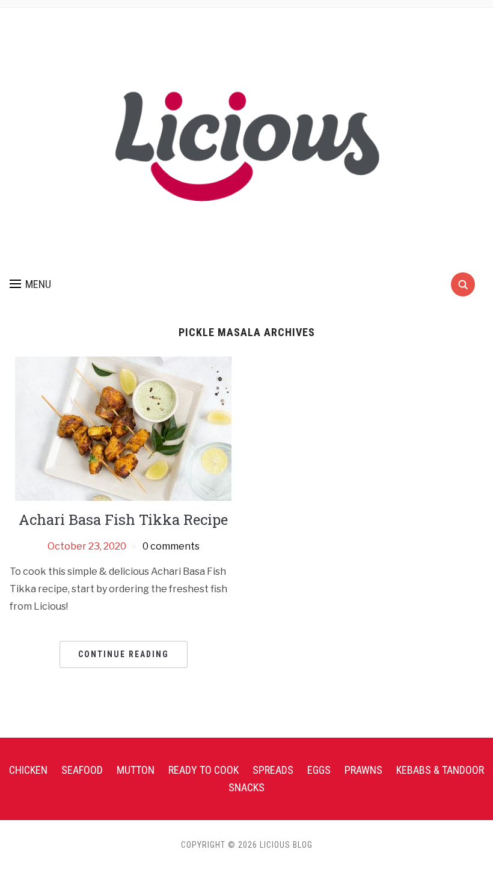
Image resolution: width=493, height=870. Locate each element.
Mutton (136, 770)
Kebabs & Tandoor (440, 770)
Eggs (319, 770)
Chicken (28, 770)
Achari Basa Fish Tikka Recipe (123, 519)
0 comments (171, 546)
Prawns (363, 770)
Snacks (246, 787)
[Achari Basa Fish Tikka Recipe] (123, 427)
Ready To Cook (203, 770)
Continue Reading (123, 654)
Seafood (82, 770)
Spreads (273, 770)
